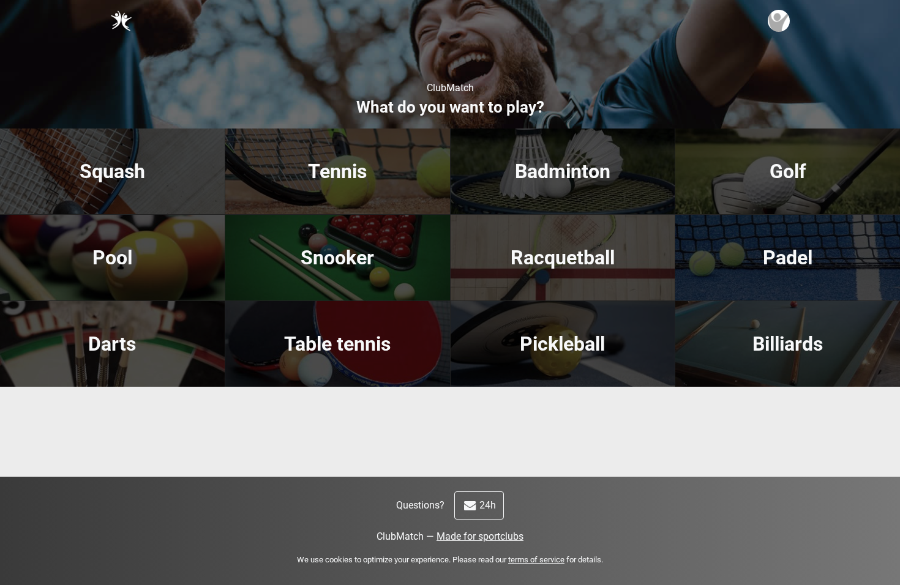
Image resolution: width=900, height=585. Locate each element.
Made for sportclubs (480, 536)
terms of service (536, 559)
